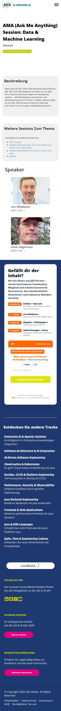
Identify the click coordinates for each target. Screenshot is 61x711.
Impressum (46, 700)
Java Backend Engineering (21, 499)
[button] (30, 565)
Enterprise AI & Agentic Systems (25, 436)
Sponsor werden (19, 635)
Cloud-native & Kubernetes (21, 464)
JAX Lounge (15, 142)
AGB (6, 704)
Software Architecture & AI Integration (29, 450)
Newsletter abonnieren (22, 672)
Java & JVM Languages (18, 524)
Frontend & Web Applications (23, 509)
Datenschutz (29, 700)
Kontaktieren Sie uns (24, 704)
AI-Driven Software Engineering (24, 457)
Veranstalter (11, 700)
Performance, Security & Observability (29, 485)
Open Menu (56, 5)
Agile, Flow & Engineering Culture (26, 538)
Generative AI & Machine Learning (17, 51)
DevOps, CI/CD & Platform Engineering (29, 474)
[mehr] (12, 156)
